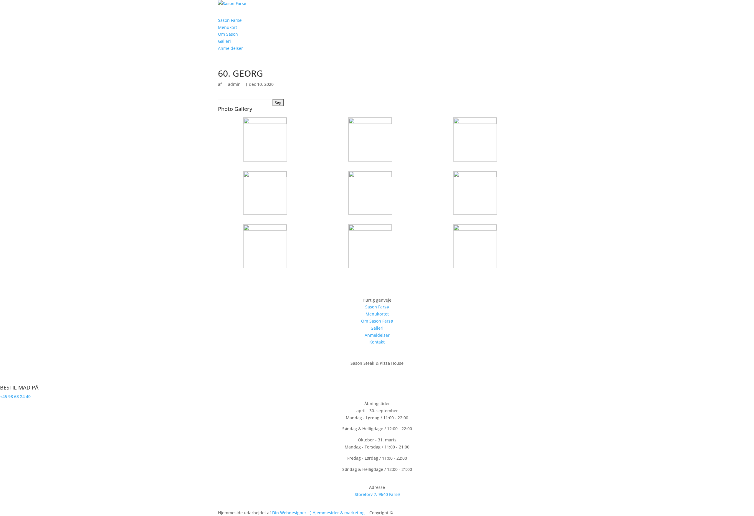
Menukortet (377, 314)
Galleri (377, 328)
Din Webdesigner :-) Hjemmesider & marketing (319, 512)
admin (234, 84)
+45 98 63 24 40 (15, 396)
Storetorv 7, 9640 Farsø (377, 494)
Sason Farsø (377, 307)
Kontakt (377, 342)
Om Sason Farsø (377, 321)
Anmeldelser (377, 335)
